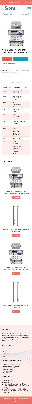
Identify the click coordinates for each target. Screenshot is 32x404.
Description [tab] (16, 82)
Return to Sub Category (20, 59)
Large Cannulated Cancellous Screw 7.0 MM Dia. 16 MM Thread (16, 306)
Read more (16, 197)
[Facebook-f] (23, 2)
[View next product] (29, 14)
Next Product (25, 14)
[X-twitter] (25, 2)
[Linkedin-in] (28, 2)
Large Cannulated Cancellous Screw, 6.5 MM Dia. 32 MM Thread (16, 230)
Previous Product (8, 14)
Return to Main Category (9, 63)
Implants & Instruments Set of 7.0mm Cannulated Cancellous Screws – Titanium (16, 268)
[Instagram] (30, 2)
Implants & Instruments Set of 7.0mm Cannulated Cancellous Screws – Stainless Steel (16, 192)
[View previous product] (3, 14)
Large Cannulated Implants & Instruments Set (15, 71)
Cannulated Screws (13, 70)
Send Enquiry (7, 59)
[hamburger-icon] (29, 8)
